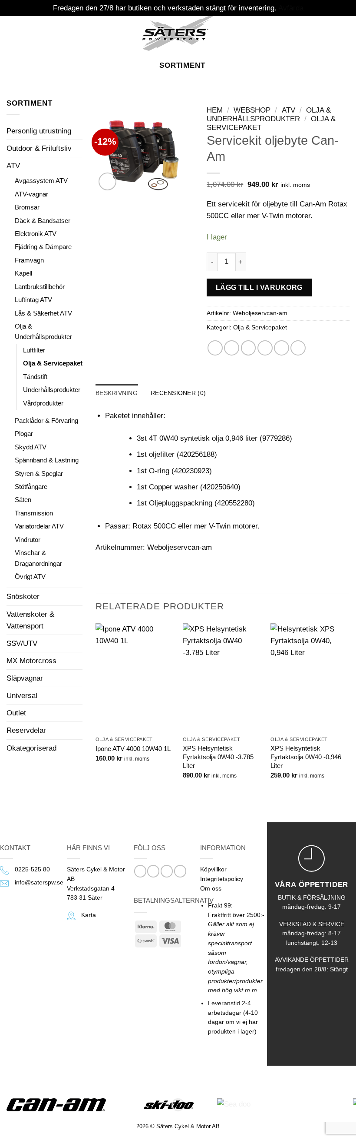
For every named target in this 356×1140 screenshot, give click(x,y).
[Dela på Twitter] (248, 348)
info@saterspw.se (39, 882)
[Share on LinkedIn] (298, 348)
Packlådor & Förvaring (46, 420)
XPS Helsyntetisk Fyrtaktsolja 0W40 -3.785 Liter (218, 756)
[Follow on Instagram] (153, 871)
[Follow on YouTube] (180, 871)
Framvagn (29, 260)
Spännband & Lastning (47, 460)
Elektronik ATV (35, 233)
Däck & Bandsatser (42, 220)
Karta (88, 915)
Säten (23, 499)
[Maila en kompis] (265, 348)
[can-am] (62, 1105)
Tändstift (35, 376)
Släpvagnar (25, 678)
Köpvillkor (213, 869)
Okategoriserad (31, 748)
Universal (22, 695)
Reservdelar (26, 730)
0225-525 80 (32, 869)
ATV (13, 166)
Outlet (16, 713)
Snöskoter (23, 596)
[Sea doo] (277, 1105)
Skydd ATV (30, 447)
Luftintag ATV (33, 299)
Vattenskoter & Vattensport (30, 620)
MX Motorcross (31, 661)
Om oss (210, 888)
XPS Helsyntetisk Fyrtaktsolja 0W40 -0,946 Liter (305, 756)
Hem (215, 110)
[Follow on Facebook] (140, 871)
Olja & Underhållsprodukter (43, 331)
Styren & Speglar (39, 473)
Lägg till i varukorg (259, 287)
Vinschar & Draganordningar (38, 558)
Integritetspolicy (221, 879)
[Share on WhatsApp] (215, 348)
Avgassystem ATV (41, 180)
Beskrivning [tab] (117, 393)
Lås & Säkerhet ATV (43, 313)
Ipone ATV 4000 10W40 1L (133, 748)
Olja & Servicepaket (52, 363)
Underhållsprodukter (51, 389)
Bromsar (27, 207)
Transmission (34, 513)
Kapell (23, 273)
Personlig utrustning (39, 131)
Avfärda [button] (290, 8)
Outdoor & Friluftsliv (39, 148)
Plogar (24, 433)
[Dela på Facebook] (231, 348)
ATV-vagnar (31, 194)
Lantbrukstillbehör (40, 286)
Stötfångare (31, 486)
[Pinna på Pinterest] (281, 348)
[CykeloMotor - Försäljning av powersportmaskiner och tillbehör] (178, 33)
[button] (12, 33)
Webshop (252, 110)
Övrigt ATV (30, 576)
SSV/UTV (22, 643)
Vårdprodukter (43, 403)
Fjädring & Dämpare (43, 246)
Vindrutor (27, 539)
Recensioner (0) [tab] (178, 393)
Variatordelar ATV (39, 526)
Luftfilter (34, 350)
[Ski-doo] (168, 1104)
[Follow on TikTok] (167, 871)
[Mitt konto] (329, 33)
